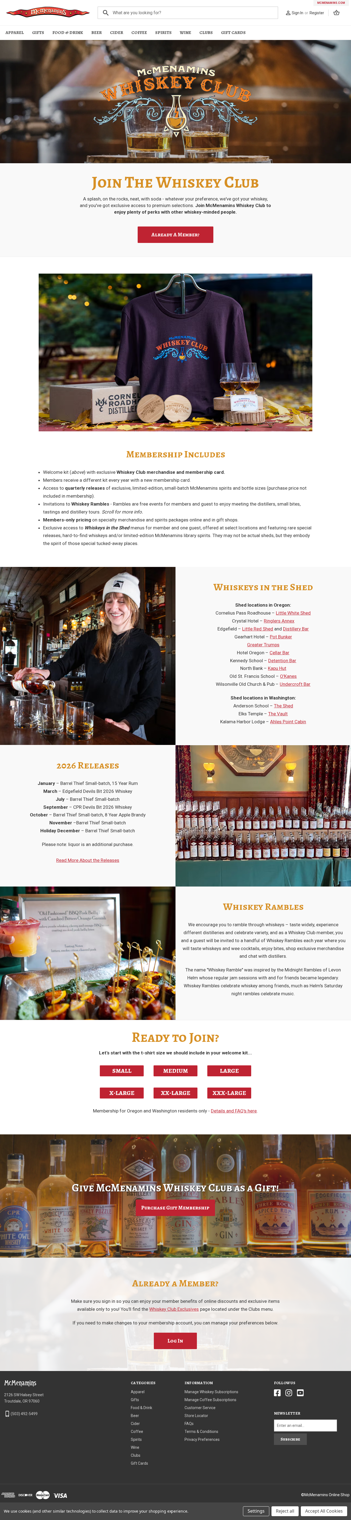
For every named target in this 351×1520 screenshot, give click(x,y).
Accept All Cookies (324, 1511)
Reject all (285, 1511)
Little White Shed (293, 613)
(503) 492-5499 (24, 1414)
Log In (175, 1340)
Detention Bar (282, 660)
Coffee (139, 33)
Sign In (297, 13)
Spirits (163, 33)
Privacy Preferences (202, 1439)
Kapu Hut (277, 668)
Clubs (206, 33)
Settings (256, 1511)
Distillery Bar (296, 629)
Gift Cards (233, 33)
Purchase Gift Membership (175, 1207)
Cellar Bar (279, 652)
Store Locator (196, 1415)
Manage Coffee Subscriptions (210, 1400)
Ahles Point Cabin (288, 721)
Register (317, 13)
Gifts (38, 33)
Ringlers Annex (279, 621)
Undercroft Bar (295, 684)
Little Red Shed (257, 629)
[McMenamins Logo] (48, 12)
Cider (116, 33)
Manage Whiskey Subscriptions (211, 1392)
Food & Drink (67, 33)
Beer (96, 33)
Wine (185, 33)
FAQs (189, 1423)
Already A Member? (175, 234)
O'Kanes (288, 676)
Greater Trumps (263, 644)
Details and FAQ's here (234, 1111)
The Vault (278, 713)
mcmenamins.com (331, 2)
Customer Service (200, 1408)
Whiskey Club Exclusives (174, 1309)
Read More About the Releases (87, 860)
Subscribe (290, 1439)
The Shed (283, 706)
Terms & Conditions (201, 1431)
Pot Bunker (281, 636)
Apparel (14, 33)
